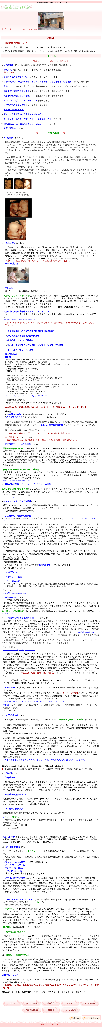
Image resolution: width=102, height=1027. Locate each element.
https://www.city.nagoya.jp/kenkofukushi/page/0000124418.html (19, 480)
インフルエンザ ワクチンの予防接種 (21, 100)
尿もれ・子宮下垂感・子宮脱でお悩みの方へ (24, 114)
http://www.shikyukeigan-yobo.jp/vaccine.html (19, 650)
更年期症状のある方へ (14, 110)
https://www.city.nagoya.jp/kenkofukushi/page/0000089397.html (20, 319)
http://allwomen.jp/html (86, 632)
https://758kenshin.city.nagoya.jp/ (14, 593)
